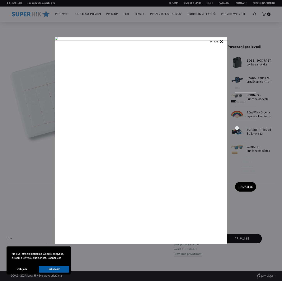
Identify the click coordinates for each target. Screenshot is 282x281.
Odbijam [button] (22, 269)
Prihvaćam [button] (54, 269)
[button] (62, 258)
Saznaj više (54, 257)
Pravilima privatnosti (248, 168)
